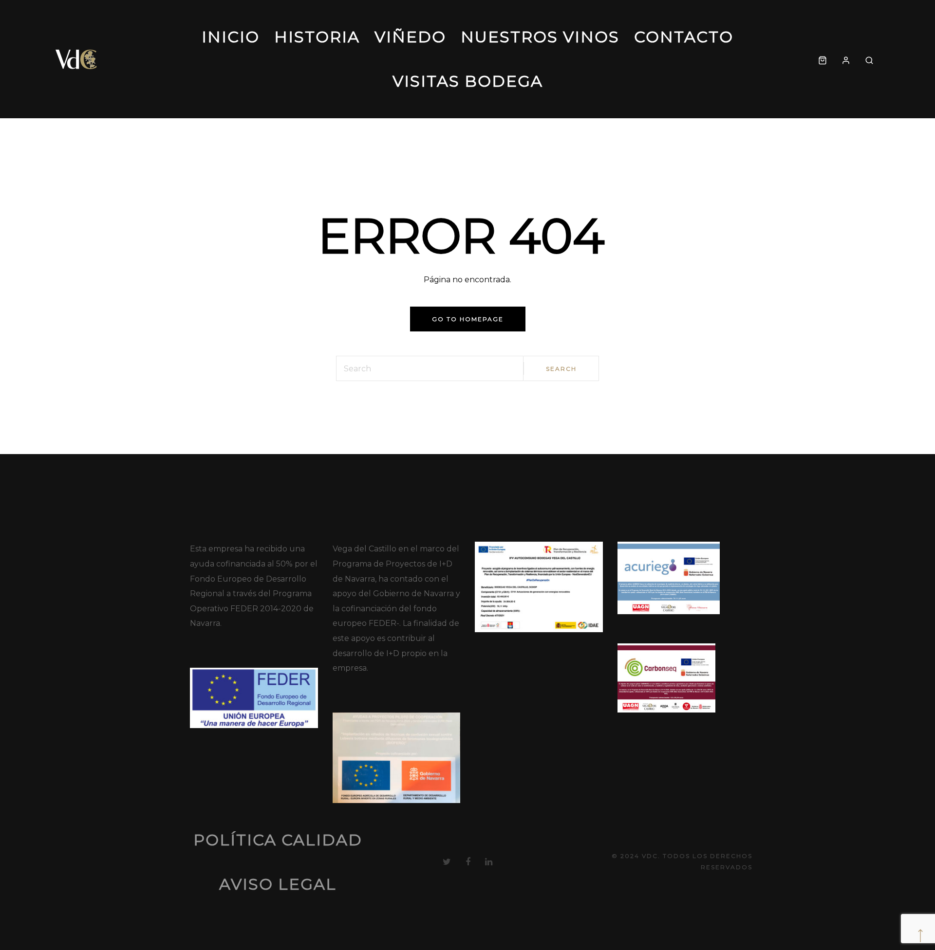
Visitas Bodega (468, 81)
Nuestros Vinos (540, 36)
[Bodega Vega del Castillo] (76, 59)
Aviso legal (278, 884)
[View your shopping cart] (822, 59)
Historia (317, 36)
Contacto (683, 36)
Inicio (231, 36)
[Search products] (869, 59)
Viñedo (410, 36)
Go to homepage (468, 319)
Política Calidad (277, 839)
